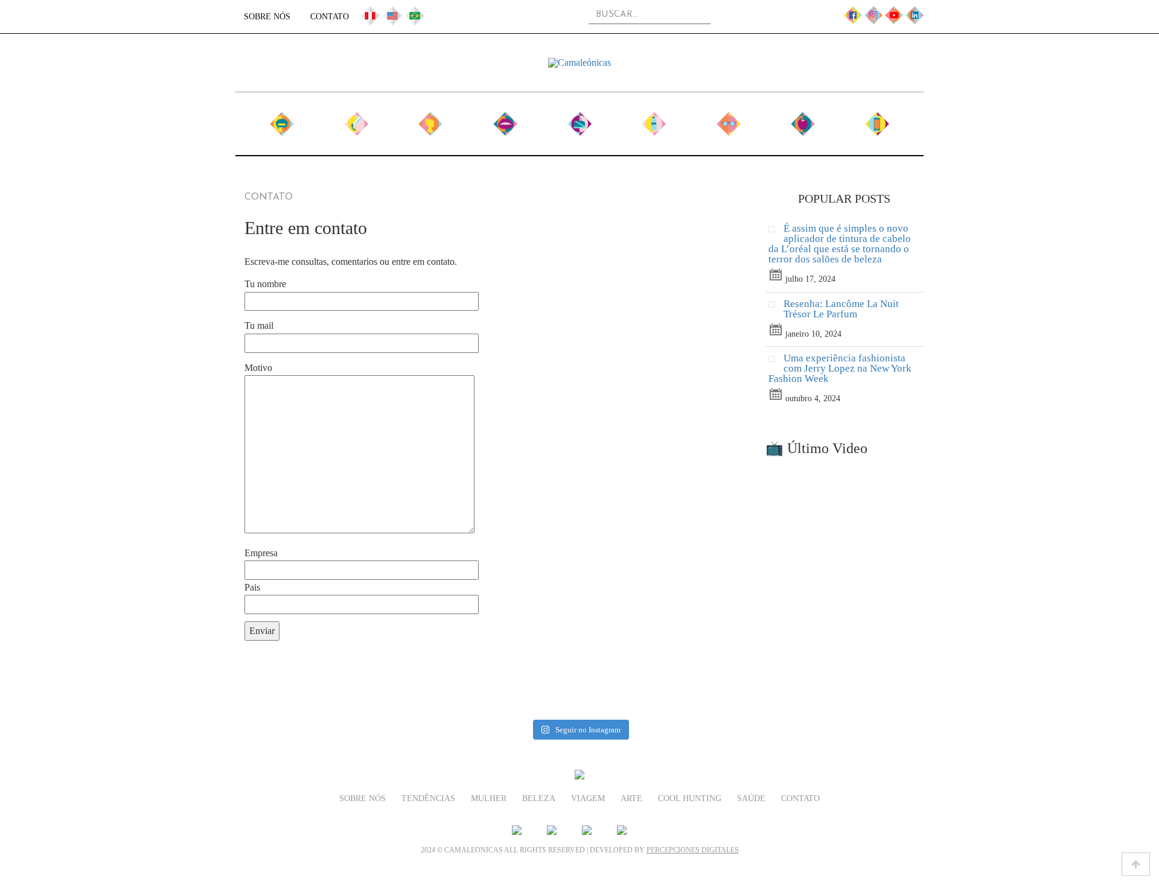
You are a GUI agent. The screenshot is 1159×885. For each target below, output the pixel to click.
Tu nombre (265, 284)
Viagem (579, 119)
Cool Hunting (728, 119)
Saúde (803, 119)
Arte (654, 119)
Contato (329, 16)
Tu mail (258, 325)
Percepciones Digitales (693, 850)
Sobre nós (267, 16)
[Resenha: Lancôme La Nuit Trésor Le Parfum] (776, 307)
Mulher (431, 119)
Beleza (505, 119)
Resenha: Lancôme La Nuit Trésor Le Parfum (841, 309)
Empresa (261, 553)
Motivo (258, 368)
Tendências (356, 119)
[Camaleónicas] (579, 63)
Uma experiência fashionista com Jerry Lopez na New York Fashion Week (840, 368)
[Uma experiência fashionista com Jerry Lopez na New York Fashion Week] (776, 362)
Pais (252, 587)
